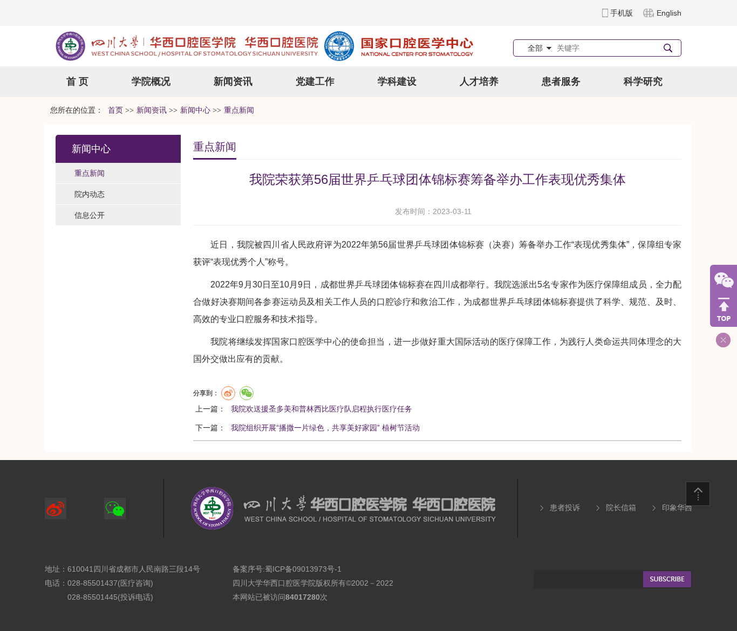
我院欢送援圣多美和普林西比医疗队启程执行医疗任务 (321, 408)
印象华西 (677, 507)
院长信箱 (621, 507)
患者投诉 (565, 507)
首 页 (77, 81)
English (669, 13)
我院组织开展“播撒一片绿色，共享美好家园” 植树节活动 (325, 427)
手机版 (621, 13)
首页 (115, 110)
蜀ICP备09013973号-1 (303, 569)
